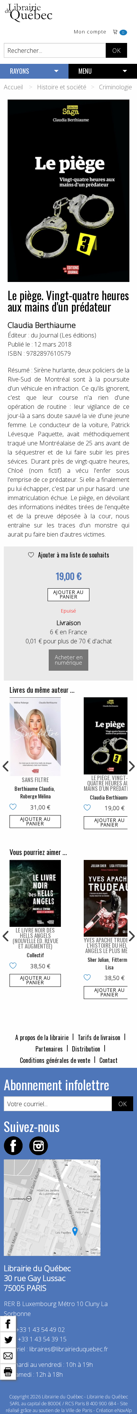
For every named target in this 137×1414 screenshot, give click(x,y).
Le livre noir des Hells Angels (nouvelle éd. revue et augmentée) (35, 938)
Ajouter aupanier (68, 594)
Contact (108, 1060)
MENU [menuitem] (85, 71)
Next (131, 766)
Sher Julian (98, 959)
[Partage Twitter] (8, 1339)
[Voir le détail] (35, 736)
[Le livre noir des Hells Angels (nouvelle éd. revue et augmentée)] (35, 893)
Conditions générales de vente (55, 1060)
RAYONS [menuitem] (19, 71)
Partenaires (49, 1048)
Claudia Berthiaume (42, 325)
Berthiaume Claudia (34, 788)
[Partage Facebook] (8, 1323)
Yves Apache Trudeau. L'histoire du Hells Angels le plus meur (109, 945)
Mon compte (90, 32)
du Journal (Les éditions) (63, 335)
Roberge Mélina (35, 796)
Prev (6, 766)
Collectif (35, 955)
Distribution (86, 1048)
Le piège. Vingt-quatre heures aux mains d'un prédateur (109, 782)
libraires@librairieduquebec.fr (68, 1349)
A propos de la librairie (41, 1037)
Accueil (13, 87)
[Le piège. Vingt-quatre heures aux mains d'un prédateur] (109, 735)
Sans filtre (35, 779)
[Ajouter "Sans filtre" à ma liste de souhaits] (15, 807)
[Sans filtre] (35, 736)
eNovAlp (123, 1410)
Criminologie (115, 87)
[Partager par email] (8, 1355)
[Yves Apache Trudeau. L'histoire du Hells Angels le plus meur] (109, 898)
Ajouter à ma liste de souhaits (73, 554)
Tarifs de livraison (99, 1037)
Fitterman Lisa (118, 963)
